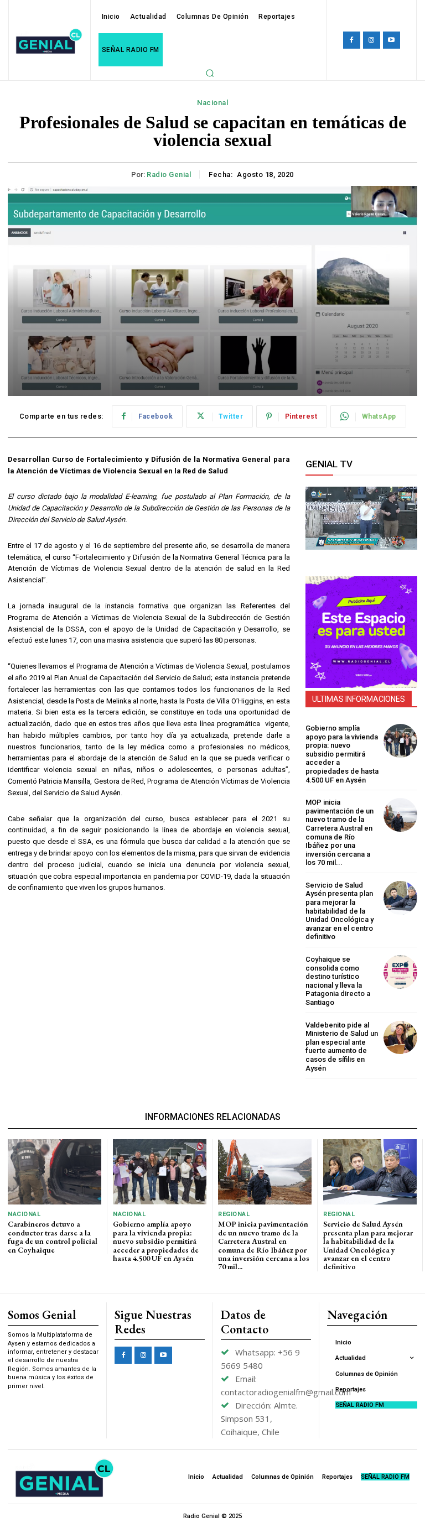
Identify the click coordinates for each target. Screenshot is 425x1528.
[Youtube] (391, 40)
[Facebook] (351, 40)
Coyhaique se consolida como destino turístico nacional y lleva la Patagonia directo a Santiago (337, 981)
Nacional (212, 102)
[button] (210, 73)
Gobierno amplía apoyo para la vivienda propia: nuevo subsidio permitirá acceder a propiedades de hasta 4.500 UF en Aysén (342, 754)
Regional (234, 1214)
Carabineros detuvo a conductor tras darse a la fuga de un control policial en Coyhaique (52, 1236)
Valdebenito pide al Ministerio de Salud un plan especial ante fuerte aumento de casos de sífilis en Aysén (341, 1046)
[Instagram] (371, 40)
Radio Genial (169, 174)
